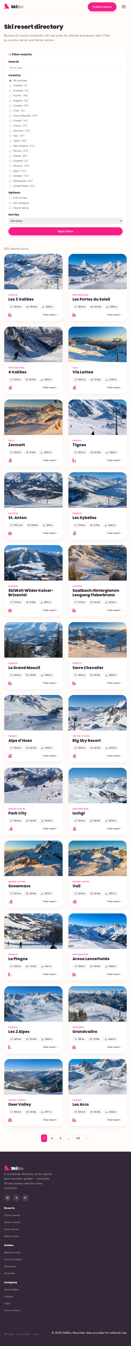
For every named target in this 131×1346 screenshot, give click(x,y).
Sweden (21, 175)
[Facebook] (16, 1197)
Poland (20, 155)
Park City (17, 813)
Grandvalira (84, 1031)
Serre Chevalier (87, 667)
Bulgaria (20, 100)
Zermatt (16, 445)
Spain (19, 170)
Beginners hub (12, 1252)
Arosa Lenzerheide (91, 959)
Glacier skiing (20, 207)
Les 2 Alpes (19, 1031)
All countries (20, 80)
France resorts (12, 1215)
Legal (7, 1303)
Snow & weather (13, 1259)
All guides (9, 1273)
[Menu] (124, 7)
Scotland (20, 160)
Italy (18, 135)
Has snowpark (21, 202)
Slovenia (21, 165)
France (20, 125)
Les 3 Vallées (21, 299)
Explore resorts (102, 6)
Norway (20, 150)
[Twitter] (25, 1197)
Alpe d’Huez (20, 740)
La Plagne (18, 959)
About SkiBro (11, 1289)
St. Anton (17, 517)
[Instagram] (7, 1197)
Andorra (20, 85)
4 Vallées (17, 372)
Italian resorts (11, 1236)
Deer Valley (19, 1104)
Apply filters (65, 231)
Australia (21, 90)
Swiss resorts (11, 1229)
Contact (8, 1296)
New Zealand (23, 145)
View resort (49, 314)
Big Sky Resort (86, 740)
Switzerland (23, 180)
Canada (21, 105)
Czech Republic (25, 115)
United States (24, 185)
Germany (21, 130)
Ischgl (78, 813)
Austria (20, 95)
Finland (20, 120)
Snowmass (19, 886)
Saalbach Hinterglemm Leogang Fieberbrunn (95, 593)
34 (78, 1138)
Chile (19, 110)
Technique (10, 1266)
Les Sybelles (84, 517)
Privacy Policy (12, 1310)
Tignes (79, 445)
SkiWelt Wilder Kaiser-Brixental (31, 593)
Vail (76, 886)
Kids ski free (20, 197)
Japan (20, 140)
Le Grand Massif (24, 667)
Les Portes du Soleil (91, 299)
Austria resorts (12, 1222)
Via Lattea (82, 372)
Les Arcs (80, 1104)
